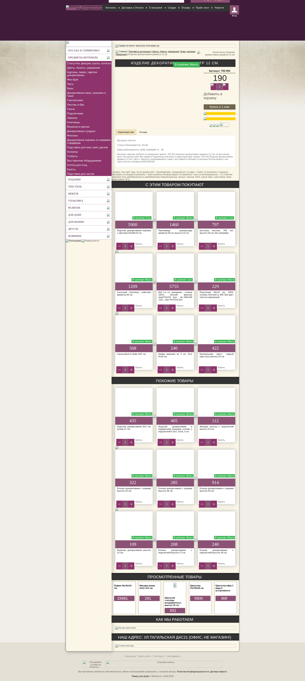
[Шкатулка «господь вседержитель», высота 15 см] (175, 587)
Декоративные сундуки (81, 131)
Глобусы (72, 156)
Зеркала (72, 117)
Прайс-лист (202, 7)
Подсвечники (75, 113)
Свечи (71, 108)
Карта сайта (145, 656)
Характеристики (126, 132)
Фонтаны (72, 135)
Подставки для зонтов (80, 173)
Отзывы (185, 7)
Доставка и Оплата (132, 7)
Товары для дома (140, 676)
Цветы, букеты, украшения (83, 67)
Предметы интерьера (140, 51)
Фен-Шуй (72, 79)
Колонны (72, 151)
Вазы (70, 88)
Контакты (111, 7)
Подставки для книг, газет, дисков (87, 147)
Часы (70, 83)
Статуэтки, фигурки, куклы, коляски (89, 63)
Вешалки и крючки (78, 126)
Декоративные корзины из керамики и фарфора (89, 141)
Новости (219, 7)
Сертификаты (174, 656)
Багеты (71, 169)
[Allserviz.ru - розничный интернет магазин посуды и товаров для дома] (89, 9)
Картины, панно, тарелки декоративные (82, 74)
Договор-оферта (218, 671)
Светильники (75, 100)
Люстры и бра (75, 104)
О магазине (155, 7)
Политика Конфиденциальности (193, 671)
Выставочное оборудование (84, 160)
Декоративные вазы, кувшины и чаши (86, 94)
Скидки (172, 7)
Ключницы (73, 122)
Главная (123, 51)
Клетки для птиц (77, 164)
